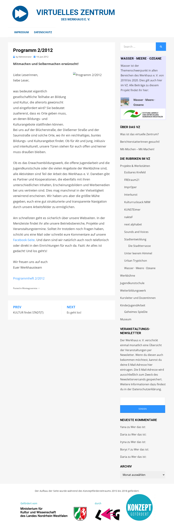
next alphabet (133, 224)
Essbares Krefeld (135, 172)
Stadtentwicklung (135, 239)
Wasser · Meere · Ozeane (139, 268)
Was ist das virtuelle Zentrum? (139, 134)
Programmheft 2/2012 (29, 278)
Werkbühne (127, 275)
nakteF (128, 217)
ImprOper (130, 187)
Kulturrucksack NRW (137, 202)
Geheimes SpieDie (135, 312)
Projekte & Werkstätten (135, 166)
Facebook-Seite (24, 240)
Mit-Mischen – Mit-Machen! (137, 149)
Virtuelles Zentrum (75, 12)
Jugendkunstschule (132, 283)
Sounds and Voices (136, 232)
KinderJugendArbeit (132, 305)
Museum (125, 319)
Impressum (21, 32)
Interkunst (130, 194)
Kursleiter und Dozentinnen (138, 298)
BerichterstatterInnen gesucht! (140, 142)
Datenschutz (43, 32)
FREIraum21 (132, 180)
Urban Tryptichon (135, 260)
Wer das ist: (138, 427)
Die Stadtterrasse (139, 246)
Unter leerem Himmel (138, 253)
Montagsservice (29, 288)
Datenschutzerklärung (146, 389)
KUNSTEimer (132, 209)
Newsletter (127, 355)
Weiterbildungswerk (133, 290)
